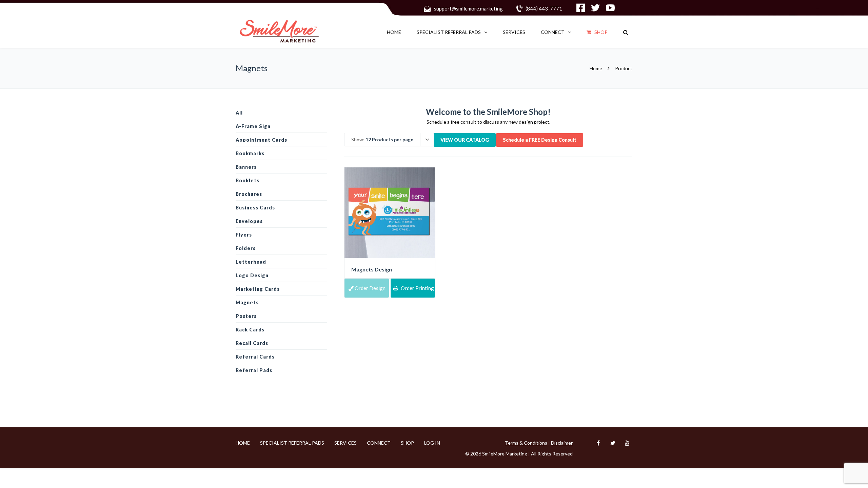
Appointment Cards (261, 140)
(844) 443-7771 (544, 8)
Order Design (370, 288)
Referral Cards (255, 357)
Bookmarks (250, 153)
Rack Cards (250, 329)
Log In (432, 443)
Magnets (247, 302)
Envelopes (249, 221)
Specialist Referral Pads (449, 32)
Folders (246, 248)
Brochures (249, 194)
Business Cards (255, 207)
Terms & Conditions (526, 443)
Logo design (252, 275)
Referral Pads (254, 370)
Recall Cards (252, 343)
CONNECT (553, 32)
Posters (246, 316)
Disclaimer (562, 443)
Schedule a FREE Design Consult (539, 140)
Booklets (247, 180)
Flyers (244, 235)
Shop (601, 32)
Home (394, 32)
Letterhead (251, 262)
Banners (246, 167)
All (239, 113)
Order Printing (417, 288)
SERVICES (514, 32)
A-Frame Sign (253, 126)
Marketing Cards (258, 289)
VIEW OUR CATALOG (464, 140)
